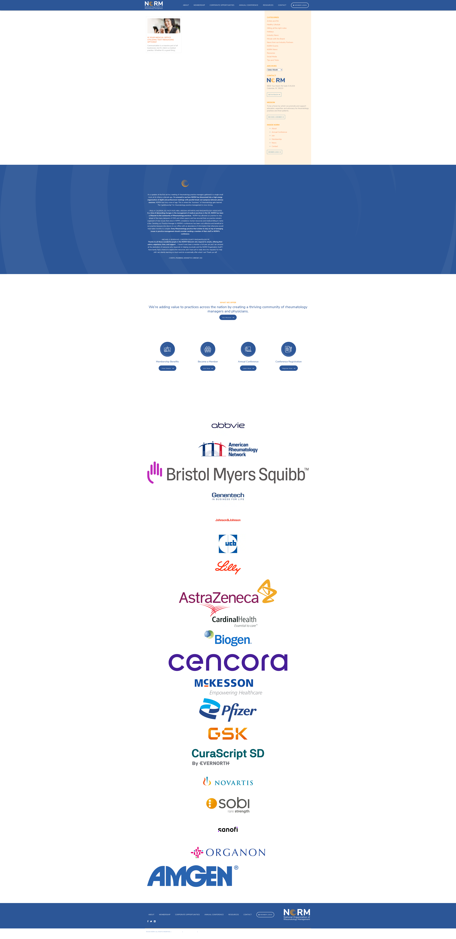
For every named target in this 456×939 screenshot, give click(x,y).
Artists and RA (273, 21)
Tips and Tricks (273, 60)
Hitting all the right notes (277, 28)
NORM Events (272, 46)
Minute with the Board (276, 39)
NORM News (272, 49)
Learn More (247, 368)
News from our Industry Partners (280, 42)
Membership (199, 5)
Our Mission (226, 318)
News (274, 143)
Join (273, 135)
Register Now (287, 368)
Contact (282, 5)
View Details (166, 368)
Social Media (272, 56)
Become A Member (275, 117)
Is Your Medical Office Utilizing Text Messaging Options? (160, 39)
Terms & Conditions (190, 932)
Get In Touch (273, 95)
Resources (268, 5)
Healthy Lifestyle (273, 24)
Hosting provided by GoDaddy (291, 934)
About (186, 5)
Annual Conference (248, 5)
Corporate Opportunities (222, 5)
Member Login (301, 5)
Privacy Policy (177, 932)
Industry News (273, 35)
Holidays (270, 32)
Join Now (206, 368)
